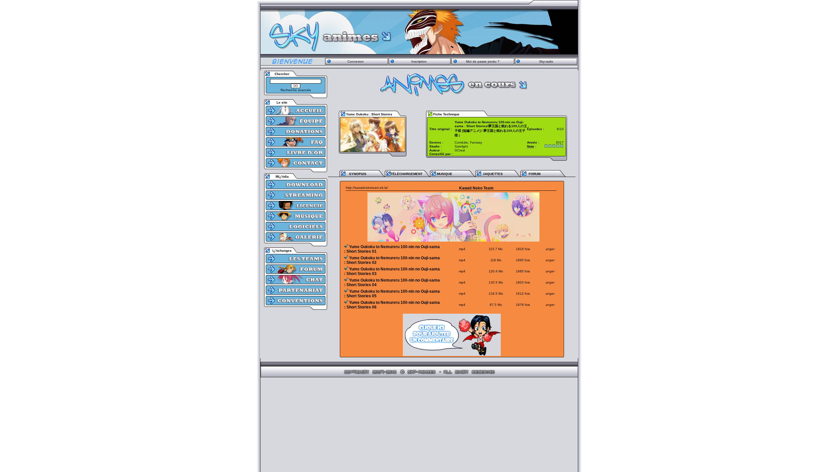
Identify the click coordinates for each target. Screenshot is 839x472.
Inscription (419, 61)
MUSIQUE (444, 174)
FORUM (534, 174)
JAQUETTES (493, 174)
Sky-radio (546, 61)
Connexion (355, 61)
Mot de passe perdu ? (482, 61)
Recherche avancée (296, 90)
